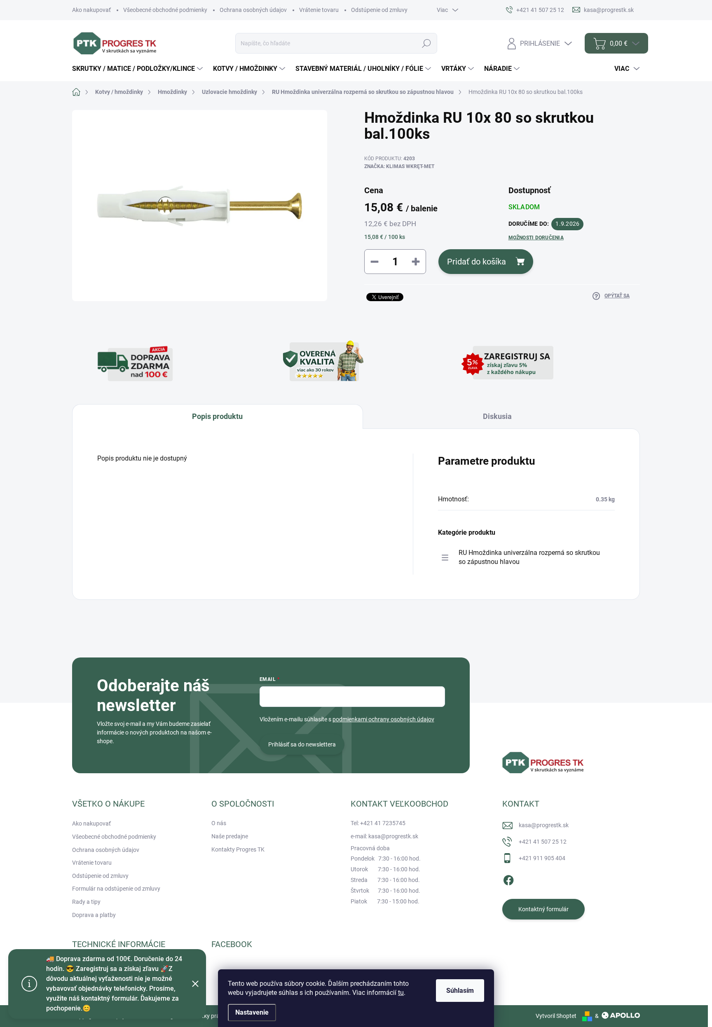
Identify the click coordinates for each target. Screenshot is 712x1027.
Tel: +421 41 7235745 (378, 823)
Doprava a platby (94, 915)
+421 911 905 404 (542, 858)
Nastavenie (252, 1012)
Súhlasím (460, 990)
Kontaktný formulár (543, 909)
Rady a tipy (86, 901)
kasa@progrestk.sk (544, 825)
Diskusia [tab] (497, 416)
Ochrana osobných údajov (253, 10)
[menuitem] (138, 68)
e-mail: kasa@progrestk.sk (384, 836)
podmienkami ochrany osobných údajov (383, 719)
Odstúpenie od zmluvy (379, 10)
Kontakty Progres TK (238, 849)
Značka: (399, 166)
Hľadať (426, 43)
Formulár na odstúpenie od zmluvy (116, 888)
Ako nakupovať (91, 10)
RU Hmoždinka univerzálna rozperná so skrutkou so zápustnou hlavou (529, 557)
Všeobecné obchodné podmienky (165, 10)
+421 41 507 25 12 (543, 841)
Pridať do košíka (476, 262)
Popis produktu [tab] (217, 416)
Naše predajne (229, 836)
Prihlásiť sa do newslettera (302, 744)
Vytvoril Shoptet (556, 1016)
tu (401, 993)
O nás (218, 823)
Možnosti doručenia (536, 238)
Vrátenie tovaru (319, 10)
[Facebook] (508, 879)
